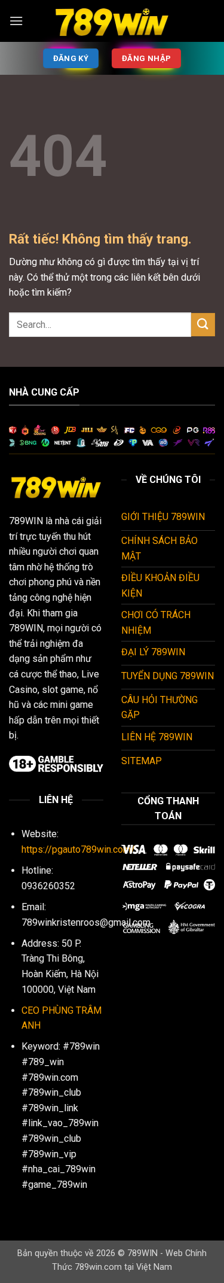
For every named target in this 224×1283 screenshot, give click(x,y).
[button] (16, 20)
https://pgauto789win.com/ (78, 849)
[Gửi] (203, 324)
